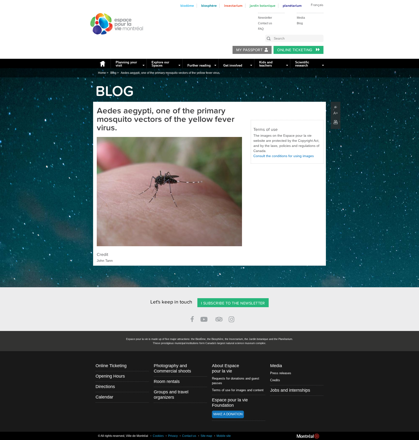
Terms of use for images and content (238, 390)
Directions (105, 386)
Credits (275, 380)
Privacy (173, 436)
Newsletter (265, 17)
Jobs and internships (290, 390)
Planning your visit (126, 63)
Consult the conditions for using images (283, 156)
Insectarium (233, 6)
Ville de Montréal (308, 436)
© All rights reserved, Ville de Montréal (123, 436)
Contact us (265, 23)
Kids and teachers (266, 63)
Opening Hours (110, 376)
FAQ (261, 29)
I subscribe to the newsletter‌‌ (233, 303)
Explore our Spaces (160, 63)
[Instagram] (232, 318)
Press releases (280, 373)
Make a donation (227, 414)
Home (102, 63)
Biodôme (187, 6)
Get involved (232, 65)
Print (336, 122)
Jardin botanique (262, 6)
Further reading (199, 65)
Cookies (158, 436)
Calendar (104, 397)
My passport (249, 50)
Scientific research (302, 63)
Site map (206, 436)
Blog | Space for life (114, 39)
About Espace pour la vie (225, 368)
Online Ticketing (295, 50)
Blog (300, 23)
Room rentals (167, 381)
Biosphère (209, 6)
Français (317, 5)
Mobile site (224, 436)
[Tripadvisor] (219, 317)
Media (301, 17)
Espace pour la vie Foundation (230, 403)
